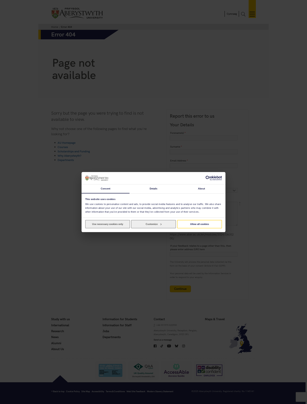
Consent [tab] (105, 188)
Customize (152, 224)
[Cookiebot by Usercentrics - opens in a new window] (208, 178)
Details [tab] (153, 188)
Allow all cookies (199, 224)
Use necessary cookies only (107, 224)
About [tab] (201, 188)
